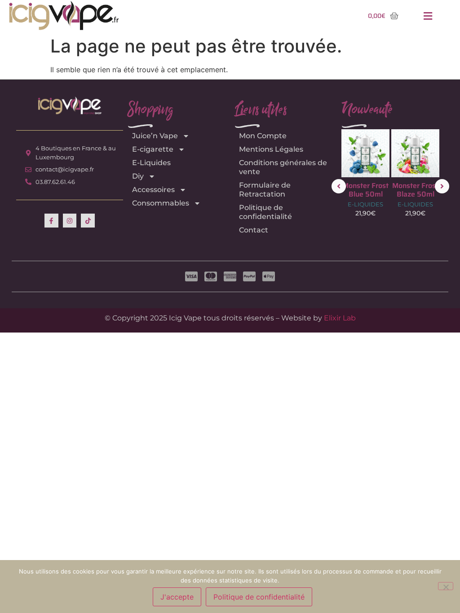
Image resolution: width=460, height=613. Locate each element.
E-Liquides (151, 162)
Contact (253, 230)
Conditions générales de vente (283, 167)
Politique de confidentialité (265, 212)
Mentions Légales (271, 149)
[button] (428, 16)
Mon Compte (263, 135)
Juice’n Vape (155, 135)
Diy (138, 176)
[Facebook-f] (51, 221)
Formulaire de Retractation (265, 189)
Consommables (160, 203)
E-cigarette (152, 149)
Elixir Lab (340, 318)
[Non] (445, 586)
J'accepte (177, 596)
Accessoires (153, 189)
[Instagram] (70, 221)
